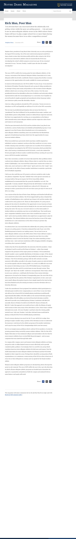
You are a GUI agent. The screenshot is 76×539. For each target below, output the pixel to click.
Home (6, 11)
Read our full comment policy (13, 394)
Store (24, 11)
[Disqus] (29, 415)
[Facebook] (43, 42)
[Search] (70, 11)
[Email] (50, 42)
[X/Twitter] (47, 42)
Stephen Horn (9, 42)
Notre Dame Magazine (20, 4)
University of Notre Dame (64, 5)
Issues (12, 11)
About (18, 11)
